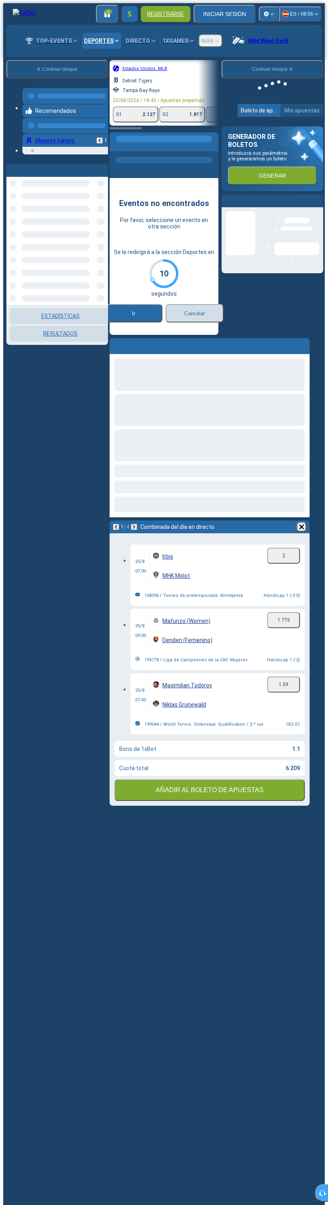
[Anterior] (99, 137)
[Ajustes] (269, 14)
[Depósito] (130, 14)
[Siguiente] (134, 527)
